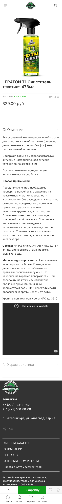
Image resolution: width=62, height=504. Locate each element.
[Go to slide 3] (32, 74)
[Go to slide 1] (27, 74)
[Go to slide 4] (35, 74)
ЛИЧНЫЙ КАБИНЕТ (16, 443)
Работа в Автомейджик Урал (22, 467)
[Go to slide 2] (29, 74)
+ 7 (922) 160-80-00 (16, 409)
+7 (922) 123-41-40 (16, 404)
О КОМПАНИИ (13, 449)
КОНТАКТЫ (11, 455)
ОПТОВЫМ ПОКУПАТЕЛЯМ (21, 461)
